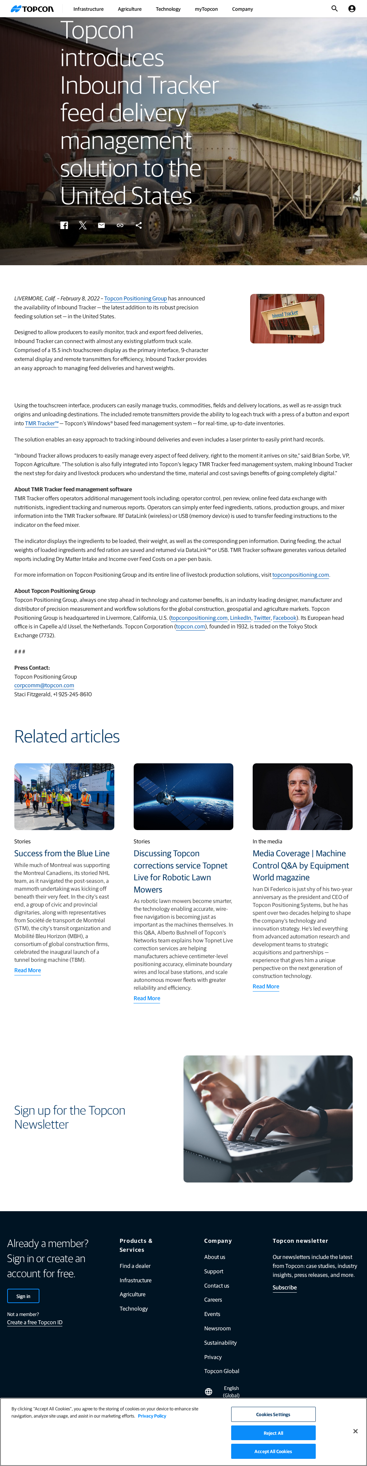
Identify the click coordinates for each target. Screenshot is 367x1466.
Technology (168, 8)
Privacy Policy (152, 1416)
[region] (183, 1432)
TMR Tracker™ (41, 423)
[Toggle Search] (334, 8)
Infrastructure (88, 8)
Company (242, 8)
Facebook (284, 617)
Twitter (262, 617)
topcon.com (190, 626)
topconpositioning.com (300, 574)
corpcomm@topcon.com (44, 685)
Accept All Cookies (273, 1451)
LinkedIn (240, 617)
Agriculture (130, 8)
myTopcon (206, 8)
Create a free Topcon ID (34, 1322)
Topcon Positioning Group (135, 298)
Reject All (273, 1433)
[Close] (355, 1431)
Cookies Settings (273, 1414)
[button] (64, 225)
